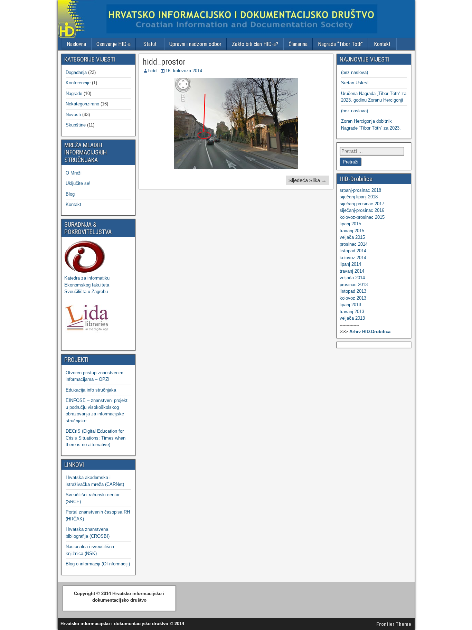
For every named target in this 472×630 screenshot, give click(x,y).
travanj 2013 (352, 311)
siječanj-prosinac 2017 (362, 203)
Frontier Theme (393, 624)
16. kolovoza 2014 (184, 70)
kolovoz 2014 (353, 257)
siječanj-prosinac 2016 (362, 210)
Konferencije (78, 82)
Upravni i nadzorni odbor (195, 44)
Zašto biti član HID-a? (255, 44)
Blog (70, 194)
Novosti (73, 114)
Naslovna (76, 44)
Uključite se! (78, 183)
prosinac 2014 (354, 244)
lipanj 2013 (350, 304)
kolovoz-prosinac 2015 (362, 217)
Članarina (298, 44)
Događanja (76, 72)
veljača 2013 (352, 318)
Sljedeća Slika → (308, 180)
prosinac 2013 (354, 284)
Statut (150, 44)
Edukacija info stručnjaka (91, 390)
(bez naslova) (354, 72)
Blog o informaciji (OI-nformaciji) (98, 563)
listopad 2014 (353, 250)
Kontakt (382, 44)
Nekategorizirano (82, 103)
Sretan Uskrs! (355, 82)
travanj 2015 (352, 230)
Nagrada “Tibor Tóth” (340, 44)
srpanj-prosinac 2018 (360, 190)
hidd (152, 70)
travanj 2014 (352, 271)
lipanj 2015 (350, 223)
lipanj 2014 (350, 264)
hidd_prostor (164, 62)
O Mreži (74, 173)
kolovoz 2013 (353, 298)
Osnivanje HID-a (113, 44)
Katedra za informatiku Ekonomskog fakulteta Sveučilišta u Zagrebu (87, 284)
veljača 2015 (352, 237)
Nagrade (74, 93)
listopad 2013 (353, 291)
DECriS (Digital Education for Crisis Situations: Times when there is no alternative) (95, 438)
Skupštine (76, 125)
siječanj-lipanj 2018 (359, 196)
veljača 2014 (352, 277)
